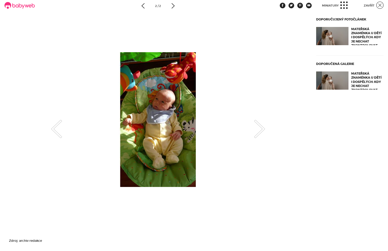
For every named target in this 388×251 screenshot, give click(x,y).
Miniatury (330, 5)
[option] (158, 119)
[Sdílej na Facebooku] (282, 5)
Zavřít (369, 5)
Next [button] (264, 125)
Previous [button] (52, 125)
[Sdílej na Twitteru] (291, 5)
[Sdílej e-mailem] (309, 5)
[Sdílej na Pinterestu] (300, 5)
